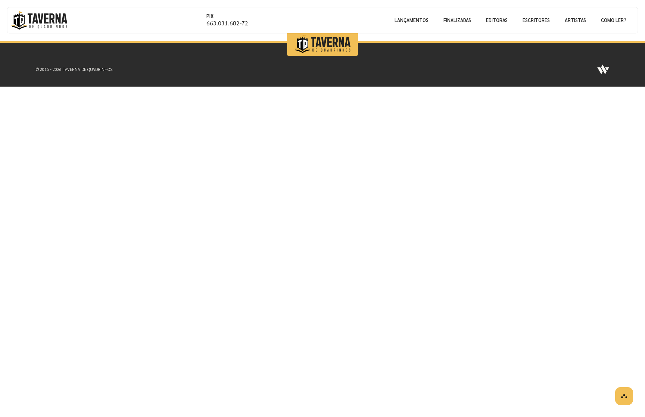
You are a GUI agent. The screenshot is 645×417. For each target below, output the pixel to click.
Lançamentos (412, 20)
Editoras (497, 20)
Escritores (536, 20)
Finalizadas (457, 20)
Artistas (575, 20)
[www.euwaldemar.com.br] (603, 69)
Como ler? (613, 20)
